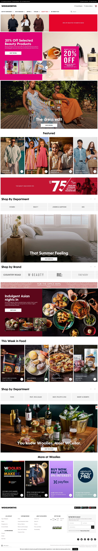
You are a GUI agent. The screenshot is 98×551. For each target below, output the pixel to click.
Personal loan (62, 519)
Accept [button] (75, 549)
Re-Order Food (55, 11)
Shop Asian (13, 310)
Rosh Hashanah (19, 11)
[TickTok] (95, 539)
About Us (36, 521)
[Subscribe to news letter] (92, 527)
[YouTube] (92, 539)
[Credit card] (55, 519)
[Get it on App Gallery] (93, 508)
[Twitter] (82, 539)
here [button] (69, 549)
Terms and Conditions (22, 529)
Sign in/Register (4, 518)
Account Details (4, 526)
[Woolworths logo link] (9, 6)
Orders (2, 521)
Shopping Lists (4, 524)
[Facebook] (79, 539)
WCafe (2, 535)
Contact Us (36, 518)
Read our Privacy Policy (84, 530)
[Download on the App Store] (77, 508)
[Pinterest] (85, 539)
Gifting (29, 11)
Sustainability (37, 529)
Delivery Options (21, 524)
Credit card (58, 519)
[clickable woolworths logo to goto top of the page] (9, 507)
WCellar (36, 11)
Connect (3, 533)
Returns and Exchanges (23, 526)
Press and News (37, 526)
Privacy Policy (94, 546)
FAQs (19, 518)
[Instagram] (89, 539)
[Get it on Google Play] (85, 508)
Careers (35, 524)
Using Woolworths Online (23, 521)
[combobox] (84, 11)
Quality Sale (44, 11)
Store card (53, 519)
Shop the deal (13, 53)
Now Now (3, 538)
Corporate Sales (21, 532)
